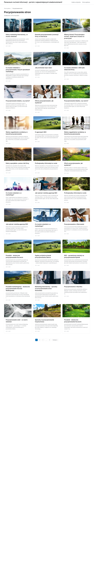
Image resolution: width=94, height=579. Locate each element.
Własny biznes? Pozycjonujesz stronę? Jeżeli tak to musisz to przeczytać (74, 36)
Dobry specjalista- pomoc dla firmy (17, 163)
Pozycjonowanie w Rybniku (73, 286)
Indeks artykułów (76, 2)
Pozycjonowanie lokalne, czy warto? (18, 101)
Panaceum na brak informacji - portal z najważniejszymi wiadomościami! (33, 2)
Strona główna (86, 2)
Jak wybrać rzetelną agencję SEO (46, 193)
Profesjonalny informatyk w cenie (46, 163)
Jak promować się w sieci (43, 68)
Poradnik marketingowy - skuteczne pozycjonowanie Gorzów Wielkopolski (18, 288)
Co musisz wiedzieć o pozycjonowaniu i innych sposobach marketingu (18, 69)
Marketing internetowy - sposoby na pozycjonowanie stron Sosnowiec (46, 288)
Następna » (55, 339)
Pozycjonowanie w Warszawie (74, 224)
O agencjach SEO (40, 132)
